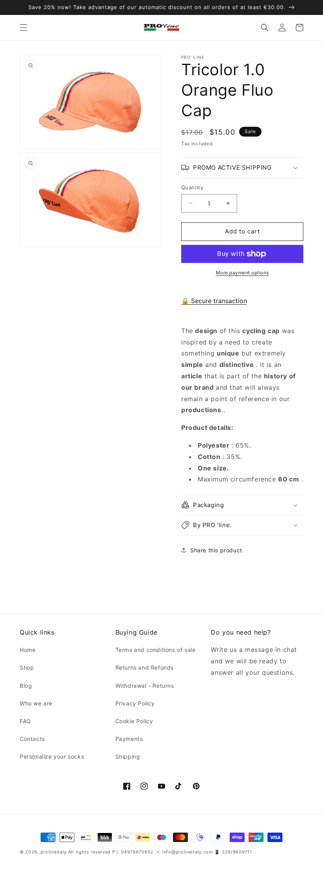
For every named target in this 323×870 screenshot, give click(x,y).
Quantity (192, 187)
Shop (27, 667)
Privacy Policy (135, 703)
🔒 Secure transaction (214, 301)
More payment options (242, 273)
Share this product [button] (216, 550)
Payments (129, 738)
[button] (23, 27)
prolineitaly (54, 852)
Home (27, 649)
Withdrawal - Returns (144, 685)
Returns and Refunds (144, 667)
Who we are (36, 703)
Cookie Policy (134, 721)
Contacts (32, 738)
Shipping (127, 756)
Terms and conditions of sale (155, 649)
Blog (26, 685)
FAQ (25, 721)
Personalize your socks (52, 756)
